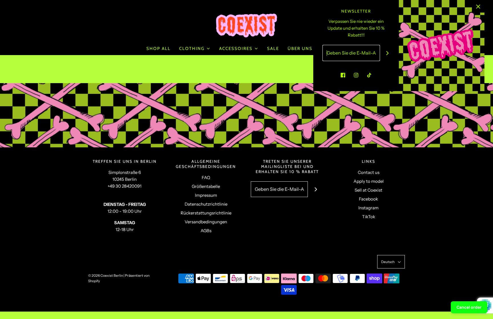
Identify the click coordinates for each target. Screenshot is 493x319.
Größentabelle (206, 186)
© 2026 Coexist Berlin (105, 275)
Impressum (206, 195)
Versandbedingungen (206, 221)
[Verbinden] (387, 53)
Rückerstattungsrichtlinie (206, 213)
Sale (273, 48)
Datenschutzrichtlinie (206, 204)
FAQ (206, 177)
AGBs (206, 230)
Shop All (158, 48)
